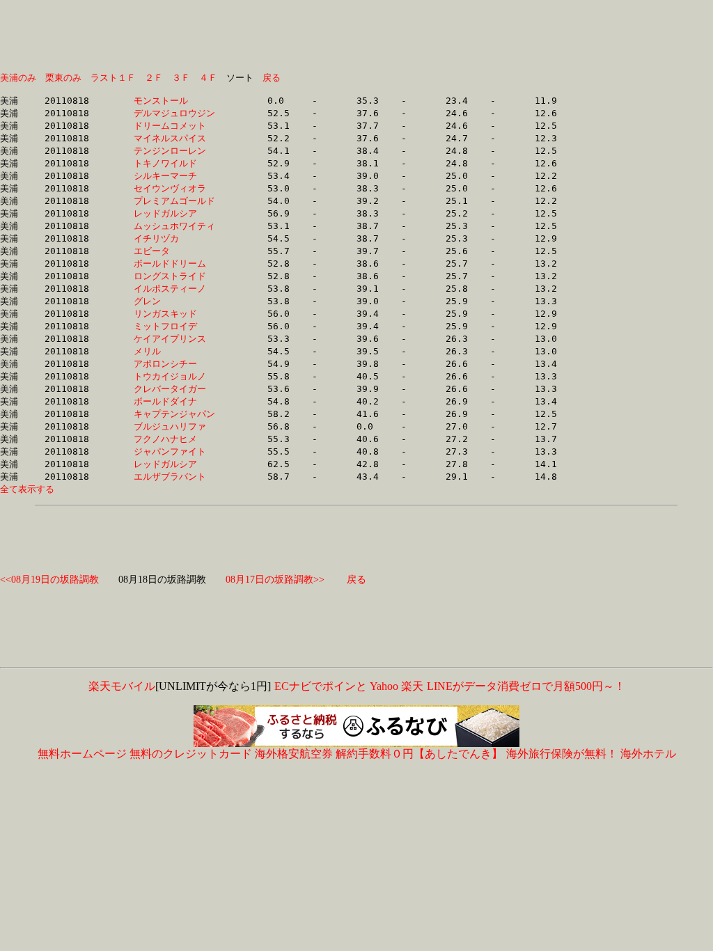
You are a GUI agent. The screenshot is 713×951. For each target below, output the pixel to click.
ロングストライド (174, 276)
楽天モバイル (121, 686)
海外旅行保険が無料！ (562, 754)
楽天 (412, 686)
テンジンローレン (174, 151)
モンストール (174, 100)
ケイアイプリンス (174, 338)
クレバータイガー (174, 389)
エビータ (174, 251)
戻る (272, 77)
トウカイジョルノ (174, 376)
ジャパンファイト (174, 451)
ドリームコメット (174, 125)
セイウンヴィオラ (174, 188)
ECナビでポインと (320, 686)
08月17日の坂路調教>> (275, 579)
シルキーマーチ (174, 176)
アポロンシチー (174, 364)
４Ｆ (208, 77)
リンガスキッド (174, 313)
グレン (174, 301)
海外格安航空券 (294, 754)
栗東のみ (63, 77)
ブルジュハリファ (174, 426)
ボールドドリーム (174, 263)
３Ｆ (181, 77)
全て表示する (27, 489)
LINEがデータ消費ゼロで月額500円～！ (526, 686)
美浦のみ (18, 77)
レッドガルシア (174, 213)
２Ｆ (154, 77)
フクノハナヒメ (174, 439)
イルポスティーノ (174, 288)
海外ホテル (648, 754)
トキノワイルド (174, 163)
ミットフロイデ (174, 326)
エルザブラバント (174, 476)
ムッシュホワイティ (174, 226)
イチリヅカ (174, 238)
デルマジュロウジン (174, 113)
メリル (174, 351)
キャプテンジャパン (174, 414)
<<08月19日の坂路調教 (49, 579)
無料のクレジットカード (191, 754)
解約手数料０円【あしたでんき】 (419, 754)
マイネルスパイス (174, 138)
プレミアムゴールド (174, 201)
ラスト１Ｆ (113, 77)
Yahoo (384, 686)
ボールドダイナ (174, 401)
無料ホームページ (82, 754)
